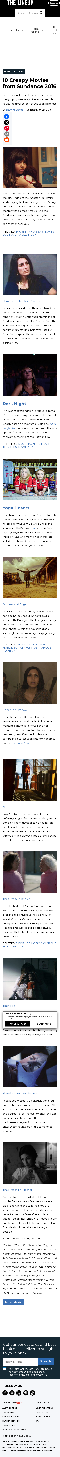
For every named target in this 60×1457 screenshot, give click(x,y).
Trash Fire (9, 1005)
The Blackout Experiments (20, 1093)
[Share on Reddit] (6, 139)
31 (4, 806)
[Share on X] (6, 122)
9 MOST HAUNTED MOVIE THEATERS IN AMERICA (26, 445)
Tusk (32, 528)
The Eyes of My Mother (17, 1189)
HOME (7, 71)
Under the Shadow (15, 709)
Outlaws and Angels (15, 604)
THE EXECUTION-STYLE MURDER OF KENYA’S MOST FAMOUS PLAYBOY (27, 647)
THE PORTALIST (9, 1425)
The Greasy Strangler (16, 899)
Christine (8, 301)
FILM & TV (19, 71)
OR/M (38, 1421)
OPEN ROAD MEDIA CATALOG (15, 1430)
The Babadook (20, 743)
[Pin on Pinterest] (6, 128)
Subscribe (54, 3)
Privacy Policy (43, 1417)
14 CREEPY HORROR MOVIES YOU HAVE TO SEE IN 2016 (28, 233)
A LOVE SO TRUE (9, 1408)
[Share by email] (6, 134)
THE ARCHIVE (8, 1412)
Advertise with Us (44, 1408)
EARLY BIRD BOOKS (11, 1417)
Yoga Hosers (16, 508)
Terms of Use (42, 1412)
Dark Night (14, 403)
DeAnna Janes (14, 109)
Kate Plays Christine (28, 301)
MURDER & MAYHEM (11, 1421)
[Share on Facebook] (6, 116)
